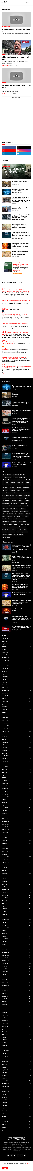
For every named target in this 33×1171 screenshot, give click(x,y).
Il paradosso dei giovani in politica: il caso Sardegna (21, 182)
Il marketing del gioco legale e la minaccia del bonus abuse (19, 446)
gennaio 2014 (16, 1048)
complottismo (5, 521)
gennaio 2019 (16, 884)
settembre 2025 (16, 665)
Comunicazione (14, 492)
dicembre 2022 (16, 755)
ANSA (3, 340)
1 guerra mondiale (6, 474)
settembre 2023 (16, 731)
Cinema (23, 490)
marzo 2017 (16, 944)
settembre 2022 (16, 764)
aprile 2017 (16, 941)
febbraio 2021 (16, 816)
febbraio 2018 (16, 914)
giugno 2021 (16, 805)
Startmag (4, 312)
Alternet (4, 331)
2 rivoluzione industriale (19, 477)
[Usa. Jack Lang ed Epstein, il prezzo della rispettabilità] (6, 209)
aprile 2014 (16, 1039)
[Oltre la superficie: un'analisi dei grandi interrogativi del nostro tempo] (6, 465)
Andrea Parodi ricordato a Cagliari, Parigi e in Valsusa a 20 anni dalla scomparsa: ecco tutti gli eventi (20, 245)
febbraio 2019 (16, 881)
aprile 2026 (16, 646)
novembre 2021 (16, 791)
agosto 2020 (16, 832)
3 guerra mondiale (12, 479)
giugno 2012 (16, 1100)
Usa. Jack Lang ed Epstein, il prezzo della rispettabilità (21, 207)
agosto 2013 (16, 1061)
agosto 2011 (16, 1127)
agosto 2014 (16, 1029)
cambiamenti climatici (19, 519)
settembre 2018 (16, 895)
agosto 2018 (16, 897)
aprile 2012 (16, 1105)
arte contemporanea (11, 513)
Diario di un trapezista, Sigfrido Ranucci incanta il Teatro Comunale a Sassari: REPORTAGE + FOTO (21, 429)
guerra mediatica (6, 537)
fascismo (19, 529)
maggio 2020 (16, 840)
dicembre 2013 (16, 1050)
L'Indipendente (5, 364)
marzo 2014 (16, 1042)
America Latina (6, 485)
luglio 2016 (16, 966)
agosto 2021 (16, 799)
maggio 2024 (16, 709)
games (18, 532)
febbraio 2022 (16, 783)
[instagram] (24, 150)
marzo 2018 (16, 911)
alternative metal (23, 503)
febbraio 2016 (16, 979)
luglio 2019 (16, 867)
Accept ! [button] (5, 1168)
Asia (29, 485)
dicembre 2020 (16, 821)
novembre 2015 (16, 988)
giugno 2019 (16, 870)
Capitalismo (12, 490)
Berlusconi (18, 487)
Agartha (13, 482)
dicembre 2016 (16, 952)
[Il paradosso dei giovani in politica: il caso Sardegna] (6, 184)
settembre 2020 (16, 829)
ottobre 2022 (16, 761)
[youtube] (9, 150)
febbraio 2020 (16, 848)
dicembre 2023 (16, 723)
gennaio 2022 (16, 786)
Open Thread (5, 309)
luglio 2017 (16, 933)
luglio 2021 (16, 802)
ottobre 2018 (16, 892)
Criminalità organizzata (8, 495)
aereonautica (5, 500)
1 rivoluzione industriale (18, 474)
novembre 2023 (16, 725)
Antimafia (14, 485)
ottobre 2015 (16, 990)
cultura (27, 524)
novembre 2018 (16, 889)
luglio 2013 (16, 1064)
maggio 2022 (16, 775)
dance (3, 526)
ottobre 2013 (16, 1056)
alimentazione (5, 503)
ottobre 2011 (16, 1121)
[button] (2, 2)
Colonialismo (5, 492)
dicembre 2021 (16, 788)
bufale (9, 519)
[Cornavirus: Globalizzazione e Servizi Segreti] (8, 263)
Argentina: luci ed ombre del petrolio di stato (16, 87)
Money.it (4, 299)
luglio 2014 (16, 1031)
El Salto (4, 322)
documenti (10, 526)
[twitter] (24, 147)
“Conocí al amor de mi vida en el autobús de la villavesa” (15, 323)
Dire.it (3, 288)
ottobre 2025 (16, 663)
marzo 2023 (16, 747)
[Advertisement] (16, 120)
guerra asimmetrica (7, 534)
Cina (18, 490)
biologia (4, 519)
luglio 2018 (16, 900)
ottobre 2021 (16, 794)
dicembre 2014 (16, 1018)
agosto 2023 (16, 734)
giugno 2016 (16, 968)
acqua (25, 498)
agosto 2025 (16, 668)
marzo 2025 (16, 682)
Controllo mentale (24, 492)
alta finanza (14, 503)
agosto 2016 (16, 963)
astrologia (21, 513)
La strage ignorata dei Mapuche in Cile (16, 29)
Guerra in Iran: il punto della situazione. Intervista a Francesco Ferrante (21, 411)
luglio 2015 (16, 998)
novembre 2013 (16, 1053)
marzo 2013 (16, 1075)
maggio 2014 (16, 1037)
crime (21, 524)
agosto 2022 (16, 766)
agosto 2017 (16, 930)
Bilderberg (4, 490)
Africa (7, 482)
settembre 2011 (16, 1124)
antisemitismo (5, 511)
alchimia (20, 500)
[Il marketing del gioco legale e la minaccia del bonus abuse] (6, 448)
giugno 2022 (16, 772)
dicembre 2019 (16, 854)
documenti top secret (20, 526)
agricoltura (13, 500)
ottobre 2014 (16, 1023)
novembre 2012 (16, 1086)
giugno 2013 (16, 1067)
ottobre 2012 (16, 1089)
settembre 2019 (16, 862)
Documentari (19, 495)
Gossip (20, 498)
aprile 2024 (16, 712)
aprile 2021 (16, 810)
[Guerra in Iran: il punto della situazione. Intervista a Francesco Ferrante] (6, 413)
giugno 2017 (16, 936)
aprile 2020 (16, 843)
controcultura (22, 521)
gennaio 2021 (16, 818)
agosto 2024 (16, 701)
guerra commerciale (18, 534)
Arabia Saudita (22, 485)
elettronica (12, 529)
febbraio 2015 (16, 1012)
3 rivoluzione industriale (24, 479)
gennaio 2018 (16, 917)
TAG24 (4, 355)
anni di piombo (13, 508)
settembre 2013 (16, 1059)
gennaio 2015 (16, 1015)
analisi (26, 506)
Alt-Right (27, 482)
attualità (28, 513)
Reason (4, 308)
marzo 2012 (16, 1108)
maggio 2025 (16, 676)
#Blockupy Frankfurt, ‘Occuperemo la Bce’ (15, 58)
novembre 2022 (16, 758)
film (25, 529)
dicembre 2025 (16, 657)
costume (16, 524)
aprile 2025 (16, 679)
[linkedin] (9, 153)
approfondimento (24, 511)
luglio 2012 (16, 1097)
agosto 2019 (16, 865)
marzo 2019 (16, 878)
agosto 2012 (16, 1094)
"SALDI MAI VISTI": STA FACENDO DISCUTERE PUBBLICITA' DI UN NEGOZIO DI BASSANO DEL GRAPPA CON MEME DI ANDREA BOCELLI (21, 199)
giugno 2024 (16, 706)
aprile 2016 (16, 974)
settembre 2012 (16, 1091)
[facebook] (9, 147)
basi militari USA (11, 516)
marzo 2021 (16, 813)
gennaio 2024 (16, 720)
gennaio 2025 (16, 687)
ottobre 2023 (16, 728)
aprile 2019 (16, 876)
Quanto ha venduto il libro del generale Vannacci (21, 609)
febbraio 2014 (16, 1045)
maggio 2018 (16, 906)
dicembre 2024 (16, 690)
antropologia (14, 511)
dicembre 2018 (16, 887)
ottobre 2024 (16, 695)
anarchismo (5, 508)
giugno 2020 (16, 837)
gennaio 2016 (16, 982)
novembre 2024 (16, 693)
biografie (26, 516)
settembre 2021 (16, 796)
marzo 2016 (16, 977)
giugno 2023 (16, 739)
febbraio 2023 (16, 750)
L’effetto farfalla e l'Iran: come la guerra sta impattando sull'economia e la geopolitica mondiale (21, 253)
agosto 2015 (16, 996)
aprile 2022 (16, 777)
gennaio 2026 (16, 654)
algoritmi (27, 500)
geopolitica (24, 532)
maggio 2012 (16, 1102)
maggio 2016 (16, 971)
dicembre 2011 (16, 1116)
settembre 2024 (16, 698)
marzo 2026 (16, 649)
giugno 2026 (16, 641)
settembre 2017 (16, 928)
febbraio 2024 (16, 717)
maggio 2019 (16, 873)
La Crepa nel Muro (6, 348)
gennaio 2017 (16, 949)
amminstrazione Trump (17, 506)
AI (2, 482)
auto (3, 516)
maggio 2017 (16, 938)
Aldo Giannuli (16, 263)
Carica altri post (16, 97)
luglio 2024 (16, 704)
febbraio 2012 (16, 1110)
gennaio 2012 (16, 1113)
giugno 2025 (16, 674)
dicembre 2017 (16, 919)
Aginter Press (20, 482)
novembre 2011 (16, 1119)
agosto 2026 (16, 638)
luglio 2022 (16, 769)
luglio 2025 (16, 671)
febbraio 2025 (16, 684)
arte (3, 513)
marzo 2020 (16, 846)
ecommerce (5, 529)
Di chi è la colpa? (6, 349)
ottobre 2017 (16, 925)
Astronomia (5, 487)
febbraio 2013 (16, 1078)
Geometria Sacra (12, 498)
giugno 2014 (16, 1034)
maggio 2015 (16, 1004)
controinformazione (7, 524)
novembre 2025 (16, 660)
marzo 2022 (16, 780)
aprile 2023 (16, 745)
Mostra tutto (6, 374)
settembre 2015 (16, 993)
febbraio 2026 (16, 652)
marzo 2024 (16, 715)
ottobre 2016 (16, 958)
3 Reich (4, 479)
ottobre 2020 (16, 826)
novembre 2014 (16, 1020)
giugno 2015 (16, 1001)
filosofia (4, 532)
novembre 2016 (16, 955)
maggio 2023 (16, 742)
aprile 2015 (16, 1007)
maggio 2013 (16, 1070)
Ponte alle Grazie (17, 270)
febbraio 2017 (16, 947)
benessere (19, 516)
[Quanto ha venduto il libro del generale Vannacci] (6, 611)
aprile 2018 (16, 908)
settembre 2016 (16, 960)
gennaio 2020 (16, 851)
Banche (12, 487)
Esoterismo (27, 495)
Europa (4, 498)
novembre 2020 (16, 824)
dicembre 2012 (16, 1083)
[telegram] (24, 153)
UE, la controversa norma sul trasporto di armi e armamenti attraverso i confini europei (19, 226)
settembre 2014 (16, 1026)
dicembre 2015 (16, 985)
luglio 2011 (16, 1130)
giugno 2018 (16, 903)
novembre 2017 (16, 922)
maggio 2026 (16, 644)
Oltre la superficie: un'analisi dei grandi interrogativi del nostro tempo (21, 463)
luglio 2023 (16, 736)
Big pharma (26, 487)
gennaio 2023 (16, 753)
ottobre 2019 (16, 859)
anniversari (22, 508)
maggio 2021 (16, 807)
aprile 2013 (16, 1072)
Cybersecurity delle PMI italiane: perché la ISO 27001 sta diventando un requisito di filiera (21, 191)
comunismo (14, 521)
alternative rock (6, 506)
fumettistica (11, 532)
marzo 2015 (16, 1009)
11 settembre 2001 (6, 477)
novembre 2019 (16, 856)
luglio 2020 (16, 835)
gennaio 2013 (16, 1080)
